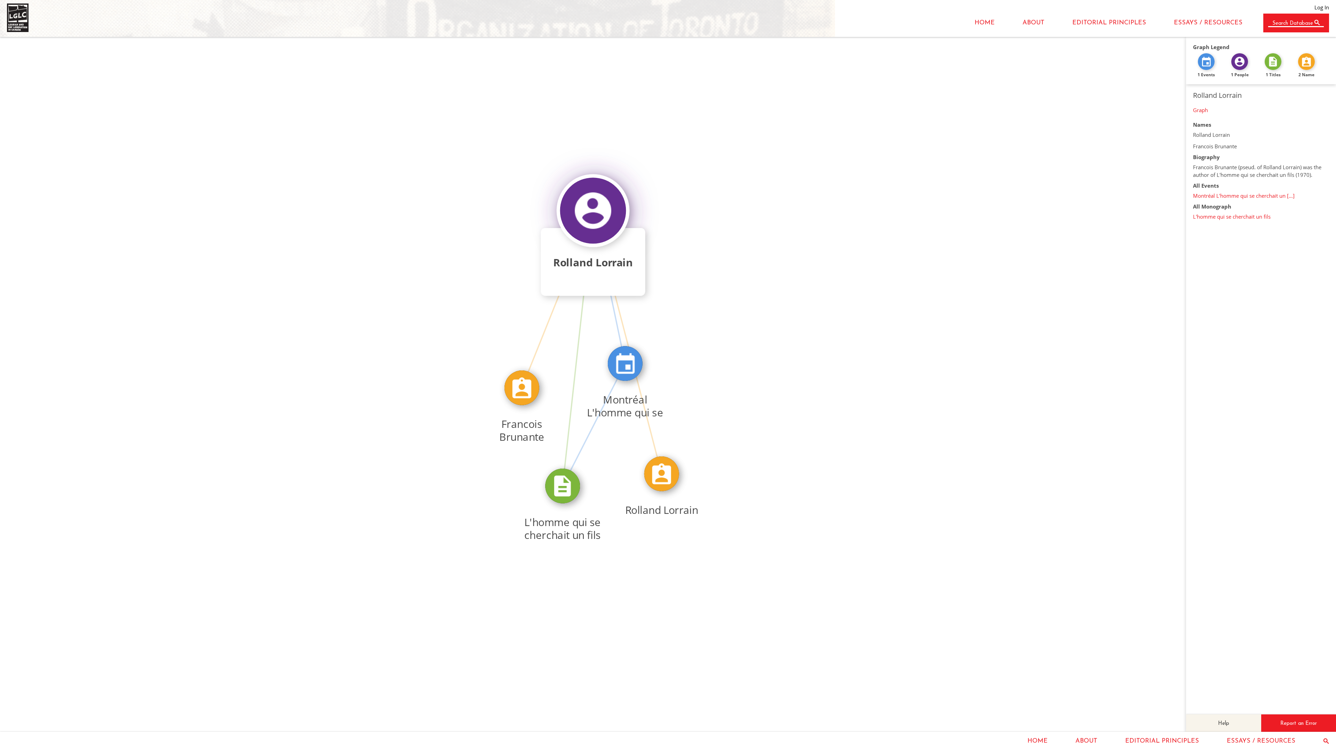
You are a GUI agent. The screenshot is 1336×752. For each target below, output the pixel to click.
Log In (1321, 7)
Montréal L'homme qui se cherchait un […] (1244, 195)
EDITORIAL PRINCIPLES (1109, 23)
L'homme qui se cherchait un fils (1232, 216)
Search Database (1292, 23)
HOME (985, 23)
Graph (1200, 110)
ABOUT (1033, 23)
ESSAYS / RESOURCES (1208, 23)
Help (1223, 723)
